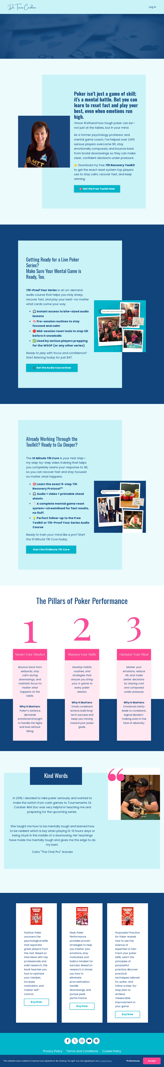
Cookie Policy (111, 1051)
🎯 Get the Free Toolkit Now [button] (97, 188)
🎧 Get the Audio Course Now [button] (52, 367)
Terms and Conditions (82, 1051)
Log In (152, 7)
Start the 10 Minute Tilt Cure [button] (51, 549)
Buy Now (36, 1002)
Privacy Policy (52, 1051)
